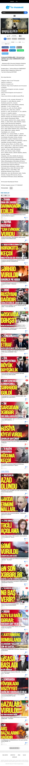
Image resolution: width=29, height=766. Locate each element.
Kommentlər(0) (21, 38)
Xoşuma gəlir (7, 36)
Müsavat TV (12, 763)
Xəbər (11, 188)
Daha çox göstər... (14, 748)
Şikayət (9, 38)
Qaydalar (14, 757)
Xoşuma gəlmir (9, 36)
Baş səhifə (5, 755)
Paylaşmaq (14, 38)
